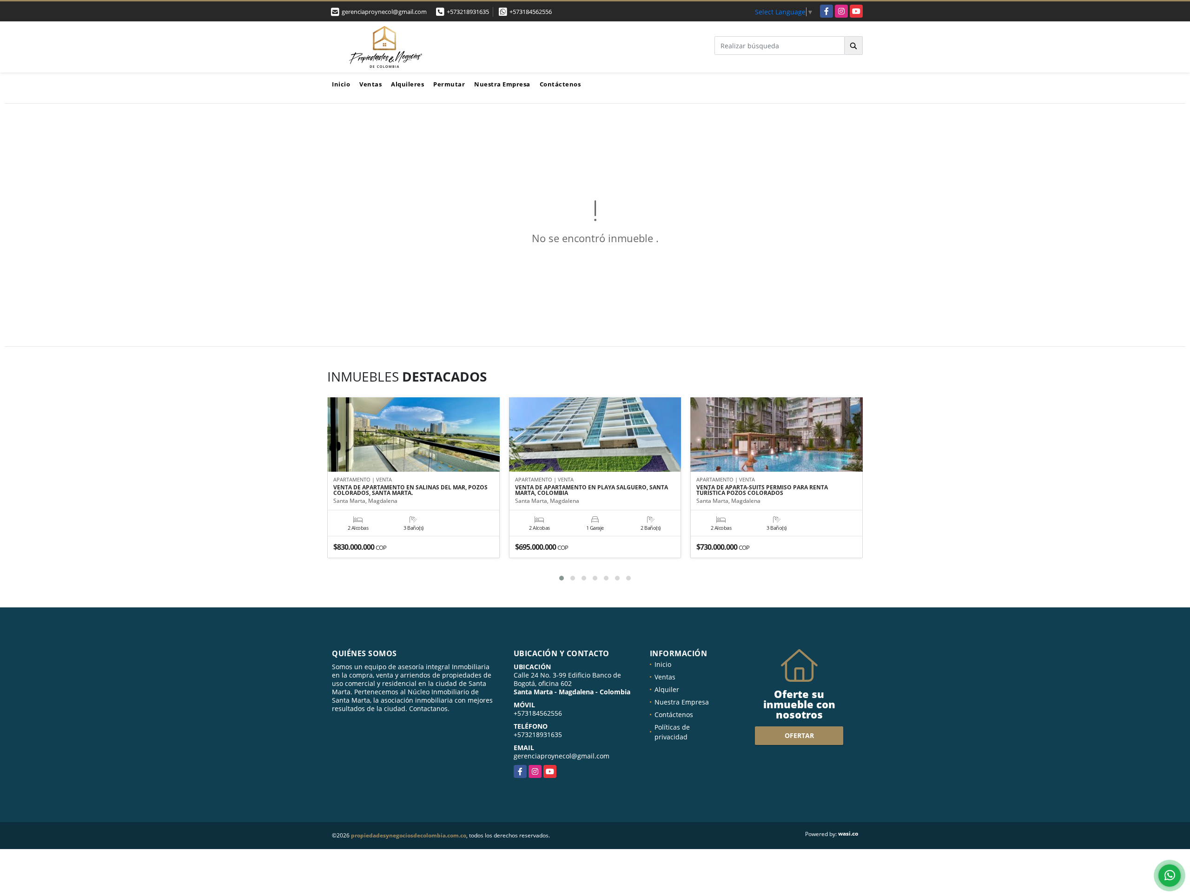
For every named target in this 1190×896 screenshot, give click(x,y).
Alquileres (407, 84)
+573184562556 (530, 11)
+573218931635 (468, 11)
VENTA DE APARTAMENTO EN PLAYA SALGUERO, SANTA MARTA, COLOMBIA (591, 490)
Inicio (341, 84)
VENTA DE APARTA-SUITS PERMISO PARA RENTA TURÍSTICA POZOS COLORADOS (762, 490)
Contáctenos (560, 84)
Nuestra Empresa (502, 84)
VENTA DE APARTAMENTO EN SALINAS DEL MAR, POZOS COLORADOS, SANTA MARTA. (410, 490)
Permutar (449, 84)
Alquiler (666, 689)
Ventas (370, 84)
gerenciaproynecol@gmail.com (561, 755)
